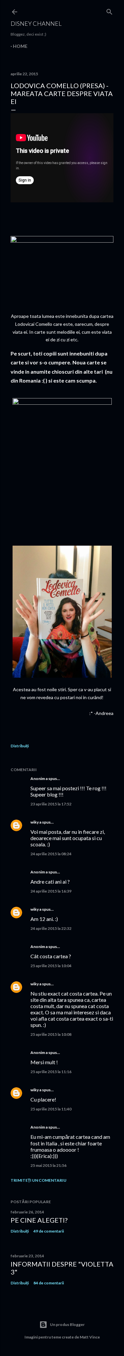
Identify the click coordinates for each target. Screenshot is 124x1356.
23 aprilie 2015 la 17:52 (50, 803)
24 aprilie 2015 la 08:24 (50, 853)
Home (20, 46)
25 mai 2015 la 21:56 (48, 1165)
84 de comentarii (48, 1282)
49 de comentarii (48, 1231)
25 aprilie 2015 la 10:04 (50, 965)
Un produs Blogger (67, 1324)
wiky (34, 822)
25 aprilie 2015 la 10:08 (50, 1034)
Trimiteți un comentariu (38, 1180)
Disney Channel (36, 23)
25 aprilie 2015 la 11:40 (50, 1108)
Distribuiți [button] (20, 745)
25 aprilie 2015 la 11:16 (50, 1071)
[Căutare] (109, 10)
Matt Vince (90, 1337)
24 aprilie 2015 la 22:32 (50, 928)
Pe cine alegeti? (39, 1220)
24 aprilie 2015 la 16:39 (50, 891)
